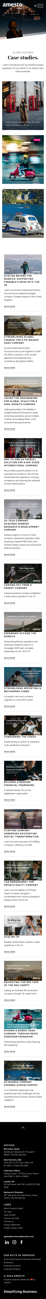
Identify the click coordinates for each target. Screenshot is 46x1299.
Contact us (34, 14)
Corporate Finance (12, 1269)
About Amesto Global (13, 1208)
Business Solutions (12, 1266)
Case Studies (10, 1215)
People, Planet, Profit (13, 1228)
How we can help (11, 1218)
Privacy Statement (12, 1225)
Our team (8, 1212)
